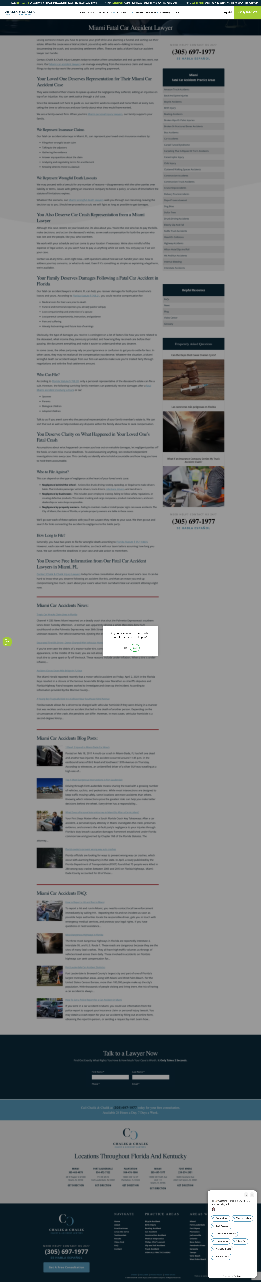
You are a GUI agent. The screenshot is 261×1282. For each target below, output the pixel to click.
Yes (135, 647)
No (125, 647)
